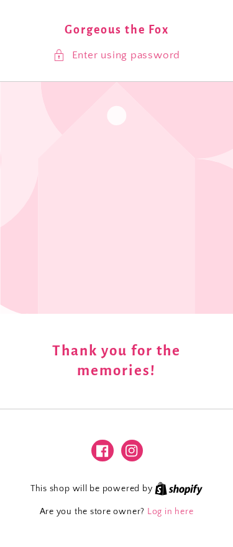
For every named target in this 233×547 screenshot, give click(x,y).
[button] (116, 55)
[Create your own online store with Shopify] (179, 489)
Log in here (170, 512)
